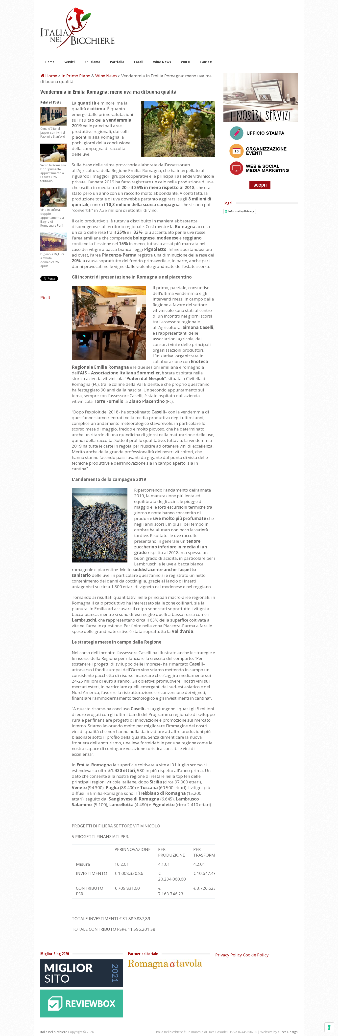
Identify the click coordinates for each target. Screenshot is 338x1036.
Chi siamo (92, 61)
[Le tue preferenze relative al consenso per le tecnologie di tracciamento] (329, 1027)
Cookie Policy (256, 955)
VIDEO (185, 61)
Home (49, 61)
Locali (138, 61)
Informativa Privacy (241, 211)
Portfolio (117, 61)
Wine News (162, 61)
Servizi (69, 61)
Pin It (45, 297)
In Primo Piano (76, 76)
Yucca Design (288, 1032)
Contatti (207, 61)
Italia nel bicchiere (53, 1032)
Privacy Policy (228, 955)
